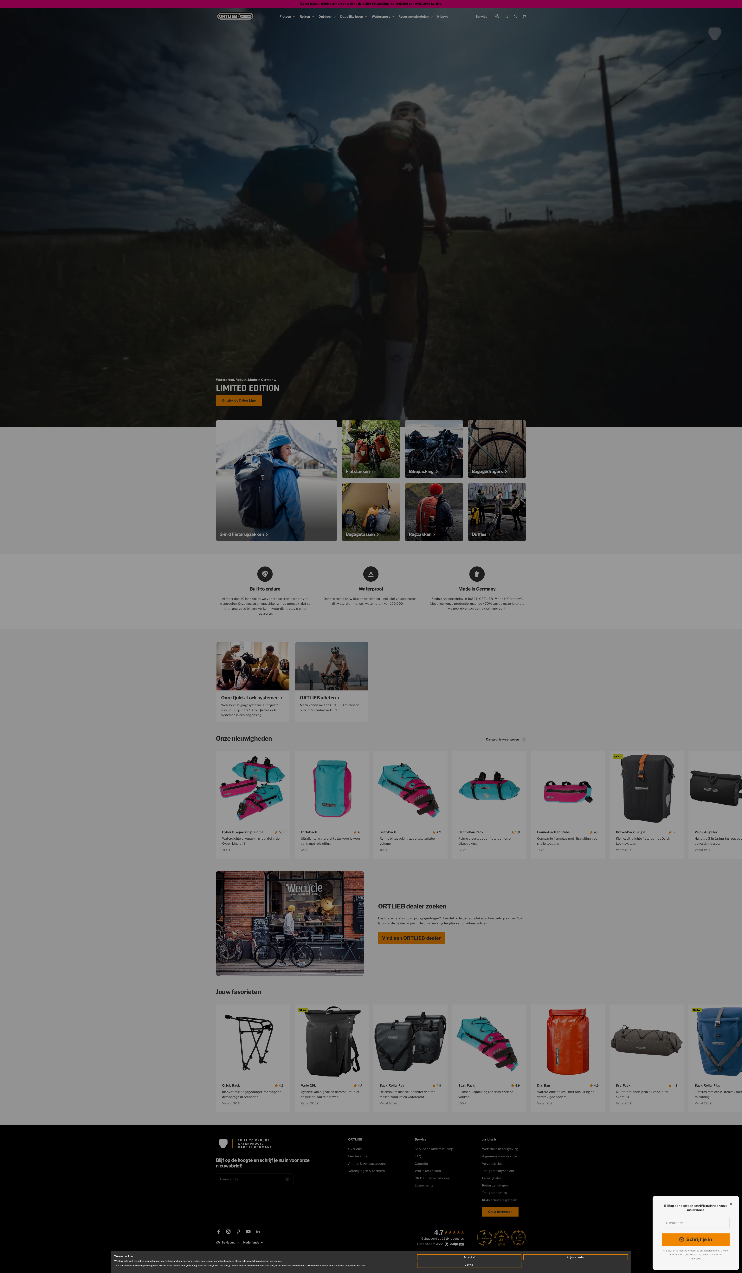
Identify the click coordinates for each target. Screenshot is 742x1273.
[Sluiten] (731, 1204)
